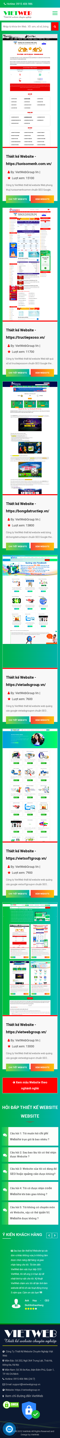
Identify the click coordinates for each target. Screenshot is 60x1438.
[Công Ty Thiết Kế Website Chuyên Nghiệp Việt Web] (17, 14)
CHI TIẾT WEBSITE (17, 199)
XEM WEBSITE (42, 199)
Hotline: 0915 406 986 (19, 3)
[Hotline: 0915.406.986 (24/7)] (9, 1429)
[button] (30, 1136)
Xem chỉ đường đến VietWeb (24, 1396)
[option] (30, 1278)
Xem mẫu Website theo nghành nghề (31, 1085)
